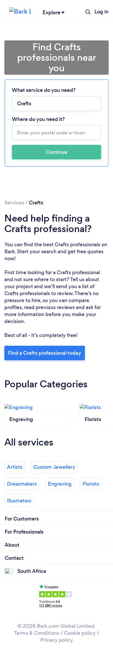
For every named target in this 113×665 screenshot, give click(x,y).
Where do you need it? (38, 119)
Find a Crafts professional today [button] (44, 353)
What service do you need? (44, 90)
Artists (14, 466)
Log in (101, 11)
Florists (91, 483)
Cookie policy (80, 633)
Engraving (60, 483)
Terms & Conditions (36, 633)
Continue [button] (56, 152)
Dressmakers (22, 483)
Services (14, 202)
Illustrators (19, 500)
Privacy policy (56, 640)
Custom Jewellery (54, 466)
